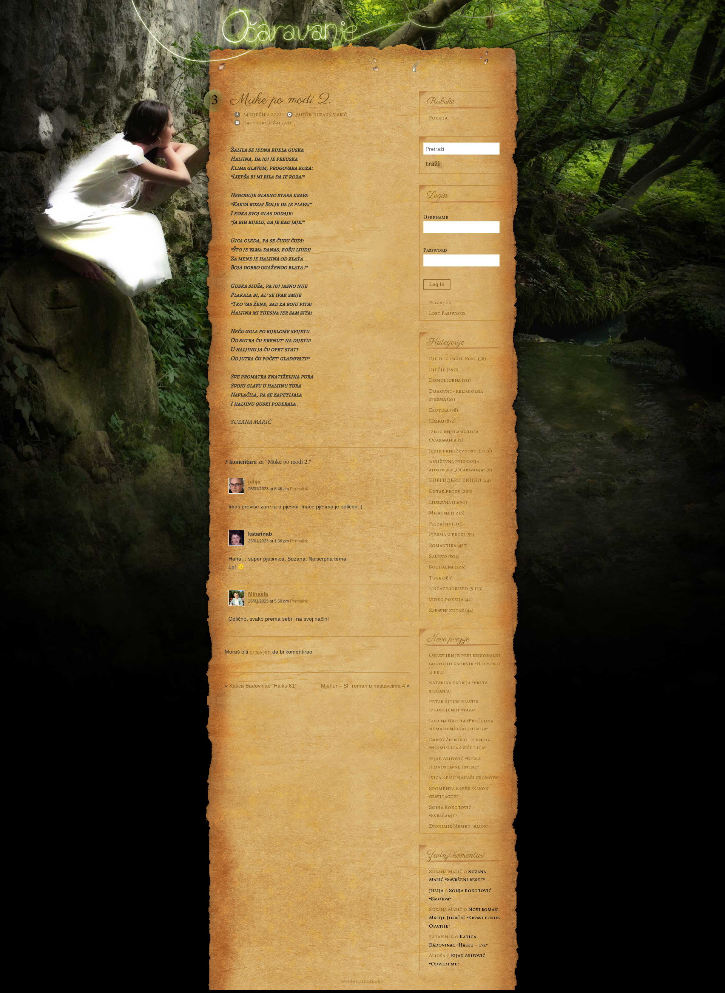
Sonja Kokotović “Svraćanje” (450, 811)
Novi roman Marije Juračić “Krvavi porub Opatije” (464, 917)
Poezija (438, 117)
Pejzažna (440, 523)
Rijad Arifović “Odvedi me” (457, 959)
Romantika (442, 545)
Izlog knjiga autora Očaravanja (453, 435)
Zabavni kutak (446, 610)
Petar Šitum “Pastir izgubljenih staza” (453, 705)
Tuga (435, 577)
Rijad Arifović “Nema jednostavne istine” (455, 762)
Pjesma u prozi (447, 534)
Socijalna (441, 566)
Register (440, 302)
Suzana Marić (330, 114)
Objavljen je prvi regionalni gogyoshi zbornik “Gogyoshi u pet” (465, 663)
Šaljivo (282, 122)
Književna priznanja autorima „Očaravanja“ (457, 465)
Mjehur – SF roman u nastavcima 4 (363, 686)
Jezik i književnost (452, 450)
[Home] (286, 23)
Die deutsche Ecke (453, 358)
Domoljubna (445, 380)
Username (436, 217)
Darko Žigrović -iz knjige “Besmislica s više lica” (460, 743)
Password (435, 250)
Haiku (436, 420)
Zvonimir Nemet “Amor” (459, 826)
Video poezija (446, 599)
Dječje (437, 369)
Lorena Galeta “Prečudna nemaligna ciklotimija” (461, 725)
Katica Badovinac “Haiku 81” (263, 686)
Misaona (439, 512)
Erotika (439, 410)
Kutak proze (444, 491)
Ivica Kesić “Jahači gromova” (464, 777)
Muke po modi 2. (281, 99)
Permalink (299, 488)
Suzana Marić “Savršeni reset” (457, 875)
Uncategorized (448, 588)
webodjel (362, 981)
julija (254, 482)
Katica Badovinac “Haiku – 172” (458, 940)
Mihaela (258, 594)
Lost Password (447, 313)
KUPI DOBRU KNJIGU (455, 480)
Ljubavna (440, 502)
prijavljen (260, 652)
